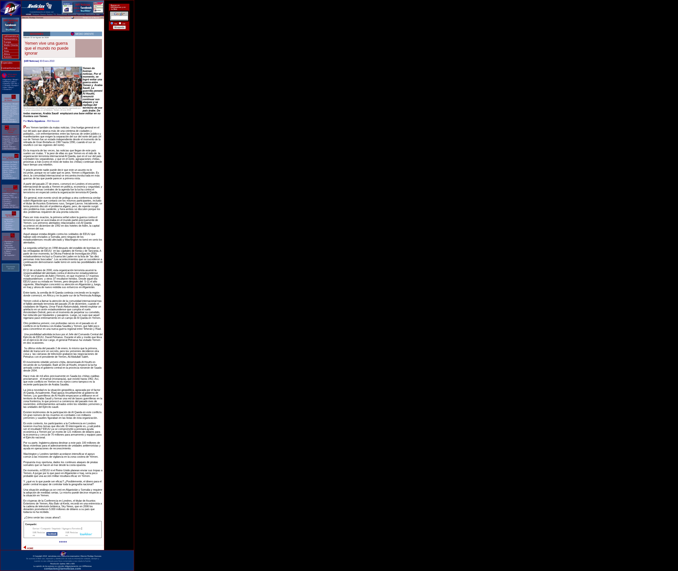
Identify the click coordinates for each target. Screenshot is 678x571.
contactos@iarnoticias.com (62, 568)
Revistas (8, 225)
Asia (6, 51)
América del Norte (10, 114)
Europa (7, 42)
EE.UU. (14, 83)
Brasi (15, 80)
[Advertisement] (119, 45)
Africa (7, 54)
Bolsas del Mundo (11, 207)
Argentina (7, 80)
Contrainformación (10, 68)
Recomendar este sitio (10, 268)
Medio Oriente (11, 45)
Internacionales (9, 122)
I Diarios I (8, 223)
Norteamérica (10, 39)
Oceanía (7, 89)
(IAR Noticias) (31, 61)
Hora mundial (65, 18)
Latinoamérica (11, 36)
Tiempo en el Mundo (91, 18)
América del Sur (9, 110)
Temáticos (7, 176)
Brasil (15, 104)
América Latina (9, 81)
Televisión (9, 229)
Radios (8, 227)
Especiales (7, 62)
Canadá (7, 85)
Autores (8, 57)
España (7, 83)
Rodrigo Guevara (36, 18)
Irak (6, 48)
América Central (9, 112)
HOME (28, 14)
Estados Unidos (9, 106)
